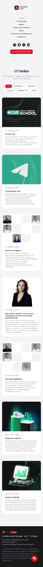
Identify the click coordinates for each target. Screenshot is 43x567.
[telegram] (14, 44)
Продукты (21, 37)
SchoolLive (19, 86)
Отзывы (21, 18)
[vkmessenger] (28, 44)
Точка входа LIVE (12, 191)
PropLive (10, 90)
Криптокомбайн (12, 497)
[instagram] (19, 44)
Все (8, 86)
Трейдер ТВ (22, 90)
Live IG (34, 90)
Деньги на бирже (13, 250)
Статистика (21, 21)
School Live (10, 134)
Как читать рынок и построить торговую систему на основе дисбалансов (19, 316)
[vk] (23, 44)
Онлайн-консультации (12, 536)
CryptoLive (31, 86)
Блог (26, 536)
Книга (21, 30)
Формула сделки (13, 438)
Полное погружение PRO (21, 34)
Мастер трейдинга (14, 379)
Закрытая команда (21, 27)
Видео (21, 24)
